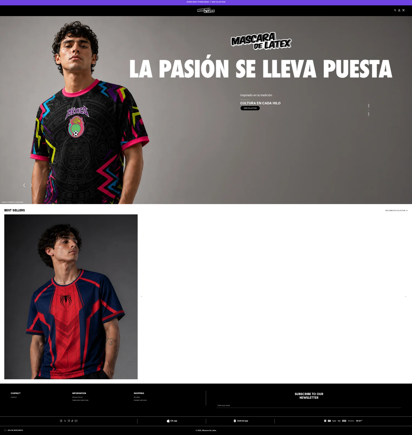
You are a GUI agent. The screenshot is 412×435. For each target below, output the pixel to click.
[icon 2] (65, 421)
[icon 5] (76, 421)
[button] (141, 296)
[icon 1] (61, 421)
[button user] (399, 10)
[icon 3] (69, 421)
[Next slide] (31, 185)
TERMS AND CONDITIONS (80, 400)
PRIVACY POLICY (77, 397)
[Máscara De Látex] (206, 10)
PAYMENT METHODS (140, 400)
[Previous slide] (24, 185)
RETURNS (137, 397)
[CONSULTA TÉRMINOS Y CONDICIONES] (12, 202)
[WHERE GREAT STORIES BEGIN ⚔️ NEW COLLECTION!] (206, 2)
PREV (368, 106)
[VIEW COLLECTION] (206, 110)
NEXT (368, 114)
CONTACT (14, 397)
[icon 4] (72, 421)
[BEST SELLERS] (71, 296)
